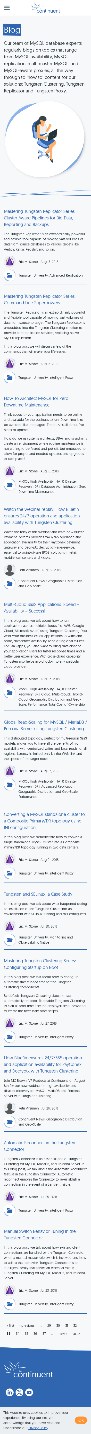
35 (26, 1333)
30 (58, 1325)
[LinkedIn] (10, 1392)
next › (63, 1333)
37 (44, 1333)
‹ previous (26, 1325)
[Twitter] (19, 1392)
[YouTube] (29, 1392)
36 (35, 1333)
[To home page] (28, 1369)
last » (76, 1333)
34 (17, 1333)
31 (66, 1325)
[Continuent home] (45, 8)
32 (75, 1325)
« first (10, 1325)
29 (49, 1325)
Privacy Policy (38, 1428)
